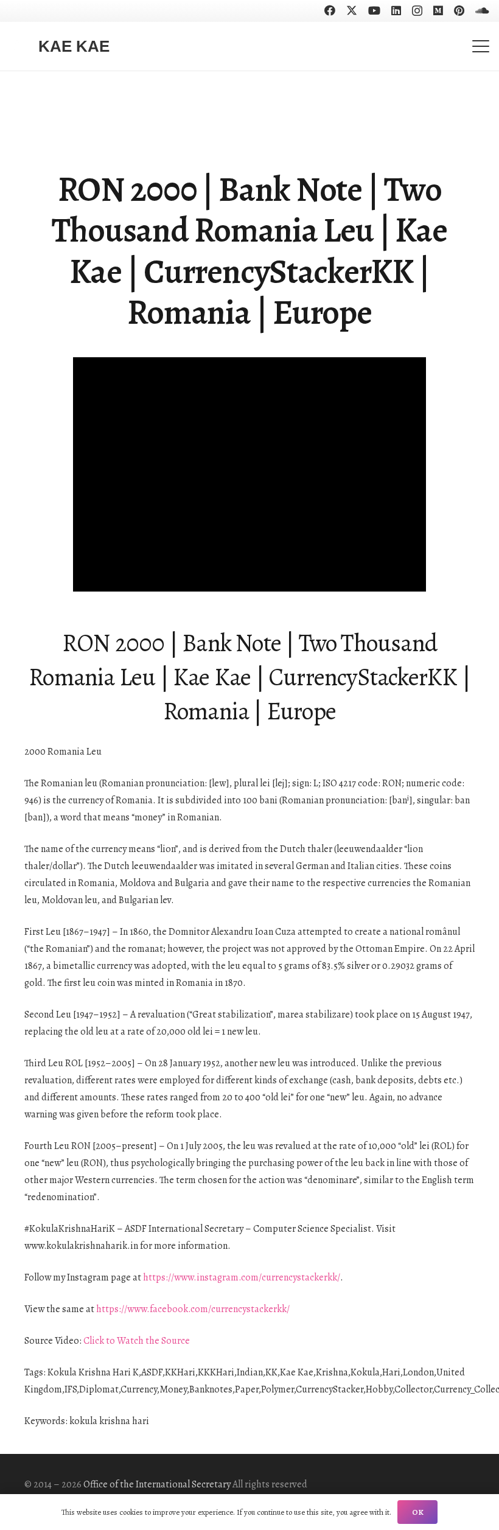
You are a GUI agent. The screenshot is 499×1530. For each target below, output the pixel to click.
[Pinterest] (459, 10)
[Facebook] (329, 10)
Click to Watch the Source (136, 1340)
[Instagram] (417, 11)
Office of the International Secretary (157, 1484)
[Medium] (438, 10)
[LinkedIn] (396, 10)
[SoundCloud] (482, 10)
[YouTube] (374, 10)
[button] (480, 46)
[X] (351, 10)
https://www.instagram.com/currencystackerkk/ (241, 1277)
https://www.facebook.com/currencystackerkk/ (193, 1309)
